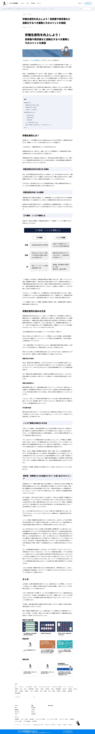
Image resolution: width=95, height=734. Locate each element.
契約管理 (21, 691)
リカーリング (70, 686)
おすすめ (35, 686)
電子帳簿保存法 (18, 693)
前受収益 (47, 689)
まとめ (25, 127)
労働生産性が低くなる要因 (30, 107)
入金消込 (42, 689)
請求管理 (58, 691)
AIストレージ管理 (24, 719)
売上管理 (70, 689)
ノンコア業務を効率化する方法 (31, 122)
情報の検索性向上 (30, 117)
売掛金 (16, 691)
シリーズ (38, 3)
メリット (22, 3)
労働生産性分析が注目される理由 (32, 105)
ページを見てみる (67, 731)
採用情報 (64, 724)
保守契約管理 (31, 689)
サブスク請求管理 (14, 3)
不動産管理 (72, 719)
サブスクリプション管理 (56, 686)
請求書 (53, 691)
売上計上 (75, 689)
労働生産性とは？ (28, 102)
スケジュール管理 (18, 721)
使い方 (25, 689)
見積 (30, 14)
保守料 (37, 689)
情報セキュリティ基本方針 (50, 724)
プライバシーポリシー (27, 724)
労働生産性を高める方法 (29, 112)
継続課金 (36, 691)
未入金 (31, 691)
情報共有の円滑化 (30, 115)
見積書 (45, 691)
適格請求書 (70, 691)
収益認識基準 (58, 689)
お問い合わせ (88, 3)
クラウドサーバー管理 (63, 719)
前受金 (52, 689)
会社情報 (70, 724)
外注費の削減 (29, 120)
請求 (25, 14)
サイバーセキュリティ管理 (52, 719)
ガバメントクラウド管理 (40, 719)
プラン (27, 3)
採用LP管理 (34, 721)
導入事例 (33, 3)
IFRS (15, 686)
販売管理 (64, 691)
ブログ (16, 684)
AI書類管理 (17, 719)
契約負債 (26, 691)
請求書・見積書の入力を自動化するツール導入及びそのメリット (38, 124)
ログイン (80, 3)
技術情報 (59, 724)
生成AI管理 (32, 719)
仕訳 (21, 689)
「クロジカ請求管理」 (35, 60)
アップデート (21, 686)
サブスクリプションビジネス (44, 686)
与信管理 (16, 689)
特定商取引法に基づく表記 (38, 724)
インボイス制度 (29, 686)
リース (64, 686)
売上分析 (64, 689)
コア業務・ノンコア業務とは (31, 109)
